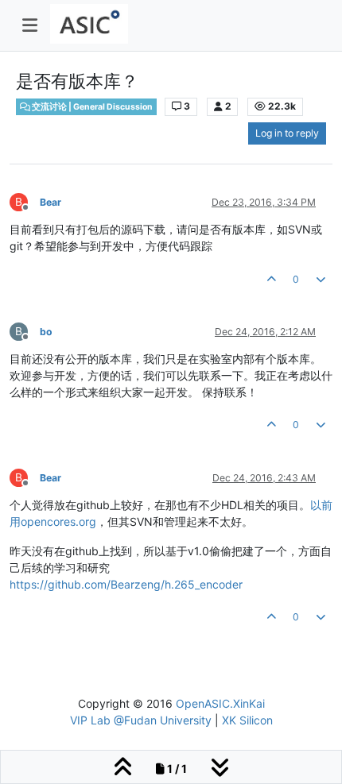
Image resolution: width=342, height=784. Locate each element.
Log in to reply (287, 133)
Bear (50, 202)
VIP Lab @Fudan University (141, 720)
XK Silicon (247, 720)
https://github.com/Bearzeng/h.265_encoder (126, 584)
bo (46, 332)
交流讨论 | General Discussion (91, 107)
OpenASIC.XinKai (220, 703)
